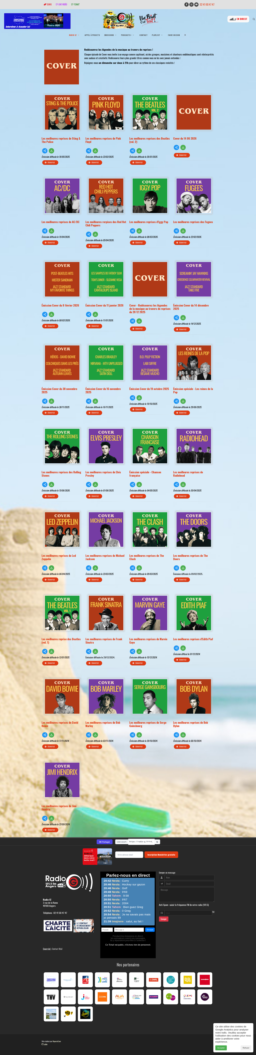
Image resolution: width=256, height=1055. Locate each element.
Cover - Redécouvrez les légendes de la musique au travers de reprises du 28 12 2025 (150, 308)
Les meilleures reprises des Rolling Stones (61, 473)
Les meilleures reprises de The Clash (146, 557)
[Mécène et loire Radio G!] (68, 980)
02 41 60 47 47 (207, 4)
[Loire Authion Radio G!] (51, 1014)
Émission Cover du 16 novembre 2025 (103, 390)
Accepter (221, 1048)
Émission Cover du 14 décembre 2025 (191, 307)
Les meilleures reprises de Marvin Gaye (148, 640)
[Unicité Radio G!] (102, 997)
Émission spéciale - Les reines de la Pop (193, 390)
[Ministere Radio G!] (119, 980)
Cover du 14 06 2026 (185, 138)
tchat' (76, 4)
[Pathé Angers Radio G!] (68, 1014)
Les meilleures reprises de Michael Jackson (104, 557)
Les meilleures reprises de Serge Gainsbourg (147, 724)
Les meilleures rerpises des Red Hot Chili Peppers (105, 223)
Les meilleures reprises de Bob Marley (102, 724)
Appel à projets (92, 35)
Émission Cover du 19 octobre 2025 (149, 389)
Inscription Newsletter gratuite (161, 854)
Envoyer (164, 919)
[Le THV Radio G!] (51, 997)
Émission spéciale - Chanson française (145, 473)
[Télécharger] (51, 150)
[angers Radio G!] (85, 980)
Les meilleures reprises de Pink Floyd (103, 140)
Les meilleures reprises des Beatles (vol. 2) (149, 140)
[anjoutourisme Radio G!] (171, 997)
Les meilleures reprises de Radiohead (188, 473)
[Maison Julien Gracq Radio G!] (68, 997)
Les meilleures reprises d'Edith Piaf (193, 639)
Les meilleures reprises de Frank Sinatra (103, 640)
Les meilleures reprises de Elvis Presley (103, 473)
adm (45, 1044)
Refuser (246, 1048)
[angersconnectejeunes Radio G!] (85, 997)
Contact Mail (57, 948)
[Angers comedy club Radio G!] (85, 1014)
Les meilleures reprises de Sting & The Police (61, 140)
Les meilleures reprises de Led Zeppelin (59, 557)
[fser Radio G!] (136, 980)
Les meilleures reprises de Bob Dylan (190, 724)
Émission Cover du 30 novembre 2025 (59, 390)
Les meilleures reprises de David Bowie (60, 724)
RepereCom (57, 1041)
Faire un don (174, 35)
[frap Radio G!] (171, 980)
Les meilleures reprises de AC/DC (60, 222)
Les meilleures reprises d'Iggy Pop (148, 222)
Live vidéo (62, 4)
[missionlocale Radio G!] (136, 997)
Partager (104, 841)
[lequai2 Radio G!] (188, 980)
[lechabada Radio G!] (205, 980)
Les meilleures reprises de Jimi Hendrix (59, 807)
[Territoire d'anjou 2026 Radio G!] (51, 980)
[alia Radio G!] (119, 997)
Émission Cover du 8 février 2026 (60, 305)
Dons (49, 4)
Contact (143, 35)
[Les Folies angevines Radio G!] (205, 997)
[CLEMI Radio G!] (188, 997)
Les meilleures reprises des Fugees (193, 222)
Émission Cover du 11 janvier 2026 (104, 305)
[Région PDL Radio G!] (102, 980)
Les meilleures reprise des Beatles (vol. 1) (61, 640)
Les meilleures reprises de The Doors (190, 557)
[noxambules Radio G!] (153, 997)
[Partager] (44, 150)
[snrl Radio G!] (153, 980)
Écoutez (51, 162)
